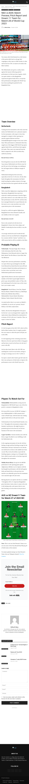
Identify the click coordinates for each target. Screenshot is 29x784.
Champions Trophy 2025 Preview (18, 659)
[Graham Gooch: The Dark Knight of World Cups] (5, 647)
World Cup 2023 (17, 9)
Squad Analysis (4, 663)
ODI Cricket (11, 9)
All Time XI (4, 656)
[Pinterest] (12, 770)
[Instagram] (9, 770)
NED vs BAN (8, 603)
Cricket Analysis (5, 648)
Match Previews (8, 6)
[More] (24, 31)
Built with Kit (14, 595)
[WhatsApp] (11, 31)
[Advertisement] (14, 103)
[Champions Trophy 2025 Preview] (5, 661)
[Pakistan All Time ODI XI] (5, 654)
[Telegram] (21, 31)
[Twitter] (17, 31)
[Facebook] (14, 31)
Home (2, 6)
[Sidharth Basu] (2, 27)
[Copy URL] (7, 31)
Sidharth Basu (7, 27)
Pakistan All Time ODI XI (16, 652)
